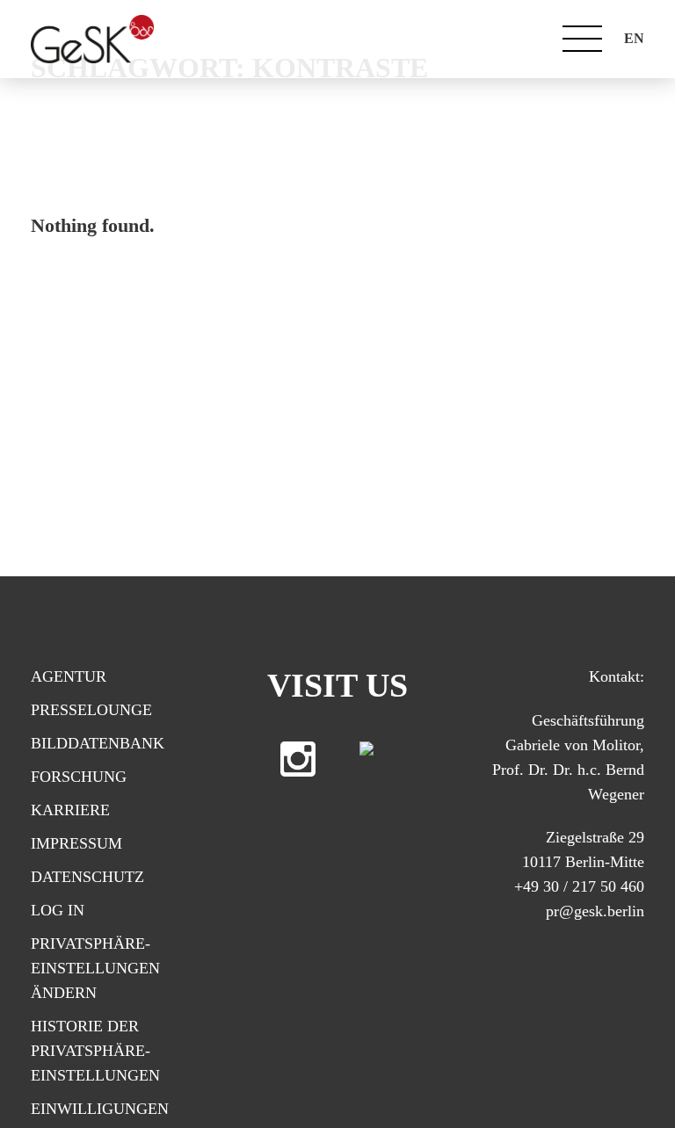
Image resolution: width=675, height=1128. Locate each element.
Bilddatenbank (97, 743)
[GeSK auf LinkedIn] (377, 759)
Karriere (70, 810)
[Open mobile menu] (582, 38)
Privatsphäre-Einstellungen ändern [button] (95, 968)
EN (634, 38)
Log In (57, 910)
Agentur (68, 676)
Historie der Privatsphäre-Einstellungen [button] (95, 1050)
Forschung (79, 776)
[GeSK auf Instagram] (298, 759)
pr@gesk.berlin (595, 911)
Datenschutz (87, 877)
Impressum (76, 843)
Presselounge (91, 710)
